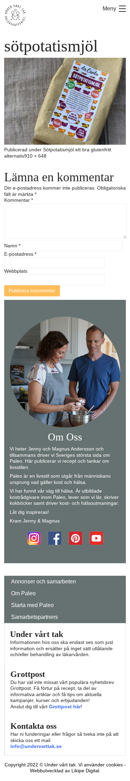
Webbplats (15, 271)
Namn (12, 245)
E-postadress (20, 254)
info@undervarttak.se (36, 746)
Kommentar (18, 200)
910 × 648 (35, 156)
